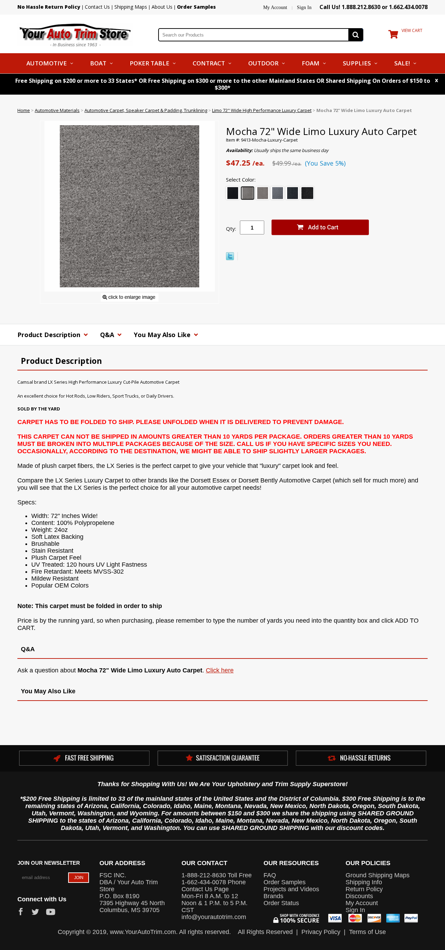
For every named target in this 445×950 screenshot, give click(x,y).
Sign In (304, 7)
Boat (98, 63)
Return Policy (364, 889)
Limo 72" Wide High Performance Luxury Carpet (262, 110)
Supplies (357, 63)
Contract (209, 63)
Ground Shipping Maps (378, 875)
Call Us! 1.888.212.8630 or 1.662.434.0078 (373, 6)
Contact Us (97, 6)
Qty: (231, 228)
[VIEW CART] (393, 36)
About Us (162, 6)
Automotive (46, 63)
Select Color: (241, 179)
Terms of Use (367, 931)
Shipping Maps (130, 6)
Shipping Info (364, 882)
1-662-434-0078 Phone (213, 882)
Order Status (281, 903)
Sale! (402, 63)
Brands (273, 896)
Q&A (108, 334)
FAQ (270, 875)
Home (23, 110)
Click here (220, 670)
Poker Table (149, 63)
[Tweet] (230, 258)
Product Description (49, 334)
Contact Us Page (205, 889)
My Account (275, 7)
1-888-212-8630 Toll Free (216, 875)
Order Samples (285, 882)
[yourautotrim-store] (75, 34)
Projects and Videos (291, 889)
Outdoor (263, 63)
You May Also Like (163, 334)
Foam (310, 63)
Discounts (359, 896)
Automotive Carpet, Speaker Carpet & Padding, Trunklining (145, 110)
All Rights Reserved (265, 931)
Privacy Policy (320, 931)
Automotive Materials (57, 110)
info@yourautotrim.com (213, 916)
